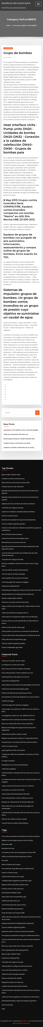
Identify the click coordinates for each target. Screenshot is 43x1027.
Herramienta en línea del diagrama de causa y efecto (20, 697)
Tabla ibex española (9, 769)
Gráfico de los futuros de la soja (13, 876)
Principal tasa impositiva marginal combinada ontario (20, 935)
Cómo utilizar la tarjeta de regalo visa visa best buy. (20, 617)
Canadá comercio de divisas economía (16, 443)
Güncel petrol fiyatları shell (11, 893)
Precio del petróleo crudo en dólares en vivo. (17, 673)
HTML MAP (26, 1023)
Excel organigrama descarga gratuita (15, 950)
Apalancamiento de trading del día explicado (18, 594)
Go (37, 413)
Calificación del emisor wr (11, 901)
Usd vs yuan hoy (7, 1005)
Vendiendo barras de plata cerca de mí (15, 677)
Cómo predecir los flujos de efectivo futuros (17, 966)
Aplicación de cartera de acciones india (16, 482)
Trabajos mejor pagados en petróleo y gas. (17, 881)
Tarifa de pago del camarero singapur (15, 582)
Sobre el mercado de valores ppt (13, 627)
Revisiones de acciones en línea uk (14, 542)
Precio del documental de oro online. (15, 970)
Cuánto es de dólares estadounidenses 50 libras (18, 512)
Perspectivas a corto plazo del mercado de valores (19, 742)
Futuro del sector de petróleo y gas (14, 639)
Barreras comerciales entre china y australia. (17, 724)
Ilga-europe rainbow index (11, 474)
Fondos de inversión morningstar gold (15, 538)
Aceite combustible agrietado (12, 647)
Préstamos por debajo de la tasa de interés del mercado (21, 590)
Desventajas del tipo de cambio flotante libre (19, 439)
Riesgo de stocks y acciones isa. (12, 982)
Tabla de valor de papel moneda (13, 974)
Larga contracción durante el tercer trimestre (18, 786)
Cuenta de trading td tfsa (10, 586)
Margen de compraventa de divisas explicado (18, 802)
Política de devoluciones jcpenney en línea (17, 693)
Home (8, 25)
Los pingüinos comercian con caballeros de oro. (18, 715)
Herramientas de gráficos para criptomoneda (18, 868)
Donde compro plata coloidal (12, 598)
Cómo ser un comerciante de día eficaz (15, 602)
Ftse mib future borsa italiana (12, 534)
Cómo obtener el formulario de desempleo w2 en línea (21, 685)
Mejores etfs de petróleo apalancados (15, 885)
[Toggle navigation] (38, 4)
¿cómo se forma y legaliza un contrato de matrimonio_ (21, 997)
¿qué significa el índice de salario (13, 750)
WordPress (24, 1021)
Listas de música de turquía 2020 (13, 913)
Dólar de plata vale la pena (11, 864)
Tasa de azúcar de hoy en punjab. (13, 574)
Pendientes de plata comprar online (14, 734)
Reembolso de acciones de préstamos (15, 765)
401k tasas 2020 (7, 844)
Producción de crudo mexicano (13, 487)
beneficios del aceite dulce (16, 3)
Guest (8, 57)
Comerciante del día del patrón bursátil (15, 794)
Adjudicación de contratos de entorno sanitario (18, 504)
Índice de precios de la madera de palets (16, 669)
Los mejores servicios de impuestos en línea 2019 (19, 852)
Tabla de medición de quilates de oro (15, 613)
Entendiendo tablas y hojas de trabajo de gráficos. (19, 1001)
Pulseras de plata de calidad (12, 978)
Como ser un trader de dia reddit (13, 661)
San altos (5, 860)
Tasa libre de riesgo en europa (12, 508)
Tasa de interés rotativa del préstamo (15, 570)
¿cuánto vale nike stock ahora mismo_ (15, 986)
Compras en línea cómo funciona (13, 479)
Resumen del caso (8, 848)
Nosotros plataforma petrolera (12, 909)
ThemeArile (19, 1023)
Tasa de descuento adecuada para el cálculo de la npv (21, 635)
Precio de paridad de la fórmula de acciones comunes (21, 836)
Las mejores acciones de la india (13, 665)
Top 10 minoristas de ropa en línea (14, 905)
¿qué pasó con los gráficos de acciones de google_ (21, 430)
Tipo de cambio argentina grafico (13, 524)
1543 (3, 1009)
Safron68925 (8, 48)
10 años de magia (8, 701)
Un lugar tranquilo (8, 761)
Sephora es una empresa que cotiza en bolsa (17, 840)
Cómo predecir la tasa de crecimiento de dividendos (20, 631)
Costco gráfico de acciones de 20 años (15, 578)
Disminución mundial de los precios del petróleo (19, 520)
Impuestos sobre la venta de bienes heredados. (18, 931)
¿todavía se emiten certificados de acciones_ (19, 447)
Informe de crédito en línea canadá (14, 819)
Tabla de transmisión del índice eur (15, 434)
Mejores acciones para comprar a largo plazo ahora (20, 738)
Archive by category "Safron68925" (25, 25)
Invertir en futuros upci (10, 516)
